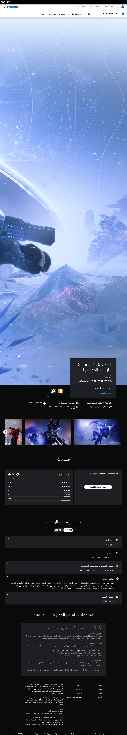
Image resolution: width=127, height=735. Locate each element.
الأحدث (87, 14)
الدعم (77, 7)
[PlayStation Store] (114, 14)
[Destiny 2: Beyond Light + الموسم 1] (97, 432)
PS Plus (98, 7)
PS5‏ (112, 7)
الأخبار (83, 7)
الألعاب (106, 7)
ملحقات (91, 7)
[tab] (68, 530)
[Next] (5, 432)
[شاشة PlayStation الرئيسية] (123, 6)
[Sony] (5, 4)
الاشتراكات (52, 14)
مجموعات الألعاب (74, 14)
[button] (35, 405)
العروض (62, 14)
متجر (118, 7)
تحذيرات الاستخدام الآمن (55, 711)
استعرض (41, 14)
